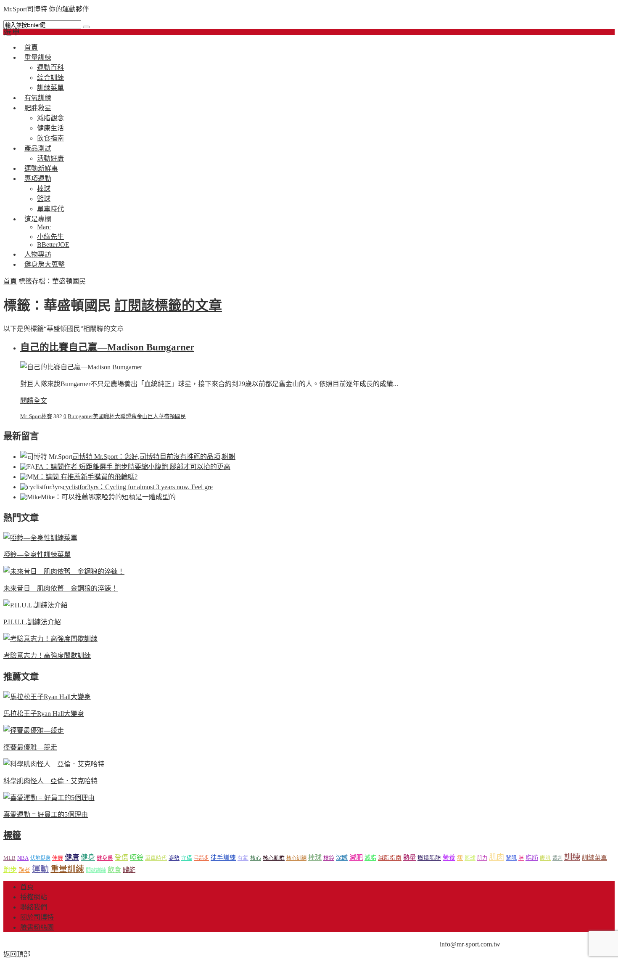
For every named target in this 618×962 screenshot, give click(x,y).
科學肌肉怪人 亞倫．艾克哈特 (50, 780)
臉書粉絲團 (37, 927)
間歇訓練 (96, 870)
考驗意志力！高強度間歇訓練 (47, 655)
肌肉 (496, 857)
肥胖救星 (37, 107)
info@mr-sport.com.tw (470, 944)
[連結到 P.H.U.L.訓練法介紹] (35, 605)
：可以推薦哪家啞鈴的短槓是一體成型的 (108, 497)
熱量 (409, 857)
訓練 (572, 857)
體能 (129, 869)
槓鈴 (328, 858)
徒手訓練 (223, 857)
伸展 (57, 858)
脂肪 (532, 857)
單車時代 (156, 858)
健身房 (105, 858)
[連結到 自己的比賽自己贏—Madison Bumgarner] (81, 367)
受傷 (121, 857)
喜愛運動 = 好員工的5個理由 (45, 814)
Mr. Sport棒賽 (36, 416)
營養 (449, 857)
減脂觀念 (50, 118)
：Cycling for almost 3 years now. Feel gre (138, 486)
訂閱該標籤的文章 (168, 305)
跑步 (10, 869)
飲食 (114, 870)
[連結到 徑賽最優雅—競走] (33, 730)
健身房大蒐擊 (44, 264)
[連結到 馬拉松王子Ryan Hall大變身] (47, 696)
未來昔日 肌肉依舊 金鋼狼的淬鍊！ (60, 588)
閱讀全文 (33, 400)
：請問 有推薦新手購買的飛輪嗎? (85, 476)
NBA (23, 858)
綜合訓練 (50, 77)
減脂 (370, 857)
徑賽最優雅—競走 (30, 747)
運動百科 (50, 67)
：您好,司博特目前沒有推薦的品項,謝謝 (153, 456)
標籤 (12, 835)
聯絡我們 (33, 907)
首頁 (10, 281)
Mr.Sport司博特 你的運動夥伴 (46, 9)
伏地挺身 (40, 858)
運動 (40, 869)
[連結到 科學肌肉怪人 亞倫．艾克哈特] (53, 764)
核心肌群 (274, 858)
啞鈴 (136, 857)
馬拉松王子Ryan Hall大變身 (43, 713)
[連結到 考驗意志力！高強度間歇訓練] (50, 638)
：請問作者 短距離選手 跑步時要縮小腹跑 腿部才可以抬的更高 (132, 466)
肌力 (482, 858)
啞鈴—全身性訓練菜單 (37, 554)
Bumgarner (80, 416)
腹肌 (545, 858)
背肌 (511, 858)
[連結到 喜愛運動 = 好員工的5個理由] (49, 797)
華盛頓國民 (172, 416)
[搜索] (86, 27)
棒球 (43, 188)
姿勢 (174, 858)
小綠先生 (50, 236)
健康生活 (50, 128)
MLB (9, 858)
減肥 (356, 857)
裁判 (557, 858)
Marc (44, 227)
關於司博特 (37, 917)
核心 (255, 858)
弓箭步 (201, 858)
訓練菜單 (594, 857)
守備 (186, 858)
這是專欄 (37, 219)
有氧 (243, 858)
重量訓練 (37, 57)
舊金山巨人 (144, 416)
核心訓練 (296, 858)
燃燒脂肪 (429, 858)
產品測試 (37, 148)
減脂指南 (389, 858)
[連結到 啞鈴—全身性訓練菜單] (40, 537)
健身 (88, 857)
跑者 (24, 870)
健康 (72, 857)
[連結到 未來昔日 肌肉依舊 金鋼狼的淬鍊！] (63, 571)
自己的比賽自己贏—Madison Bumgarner (107, 347)
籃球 (43, 198)
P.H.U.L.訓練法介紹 (32, 621)
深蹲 (342, 857)
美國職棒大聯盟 (112, 416)
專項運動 (37, 178)
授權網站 (33, 897)
